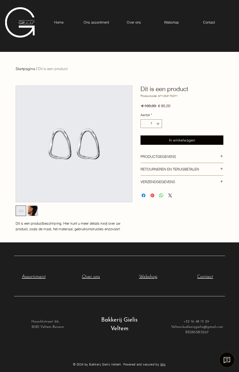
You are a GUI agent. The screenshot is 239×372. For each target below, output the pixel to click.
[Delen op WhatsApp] (161, 195)
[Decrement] (144, 124)
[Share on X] (170, 195)
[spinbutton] (151, 124)
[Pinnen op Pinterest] (152, 195)
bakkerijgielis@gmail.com (203, 327)
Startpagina (25, 68)
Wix (163, 364)
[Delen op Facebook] (143, 195)
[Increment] (158, 124)
